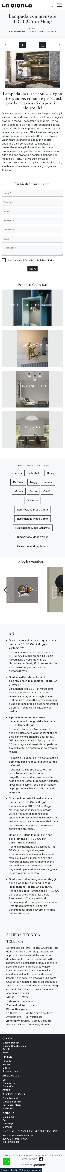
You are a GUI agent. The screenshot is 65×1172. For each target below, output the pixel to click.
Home (32, 28)
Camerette (9, 1083)
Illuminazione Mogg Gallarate (32, 527)
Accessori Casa (17, 31)
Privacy (5, 1170)
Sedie (6, 1053)
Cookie (14, 1170)
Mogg (33, 482)
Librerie (7, 1061)
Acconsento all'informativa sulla (31, 260)
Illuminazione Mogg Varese (33, 537)
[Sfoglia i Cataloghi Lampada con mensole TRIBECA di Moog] (42, 45)
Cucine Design (11, 1043)
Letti (5, 1080)
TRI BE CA (51, 31)
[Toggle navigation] (59, 4)
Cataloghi (8, 1124)
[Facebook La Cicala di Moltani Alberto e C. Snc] (41, 1159)
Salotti (7, 1065)
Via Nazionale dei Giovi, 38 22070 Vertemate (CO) (18, 1137)
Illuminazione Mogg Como (32, 518)
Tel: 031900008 (11, 1142)
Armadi (7, 1090)
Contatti (7, 1127)
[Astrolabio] (58, 45)
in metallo (34, 473)
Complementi (10, 1099)
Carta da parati (12, 1102)
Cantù (46, 491)
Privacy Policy (47, 260)
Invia (32, 268)
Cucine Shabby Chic (14, 1046)
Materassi (8, 1109)
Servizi (6, 1120)
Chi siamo (8, 1117)
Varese (48, 482)
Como (33, 491)
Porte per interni (12, 1105)
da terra (18, 482)
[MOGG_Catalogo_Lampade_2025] (22, 589)
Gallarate (32, 500)
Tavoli (6, 1050)
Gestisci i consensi (31, 1170)
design (51, 473)
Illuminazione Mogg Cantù (32, 509)
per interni (16, 473)
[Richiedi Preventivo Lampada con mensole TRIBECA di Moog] (22, 45)
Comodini (8, 1087)
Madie (6, 1068)
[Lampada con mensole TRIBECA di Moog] (17, 5)
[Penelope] (7, 45)
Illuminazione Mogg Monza (32, 546)
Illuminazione (36, 31)
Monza (19, 491)
